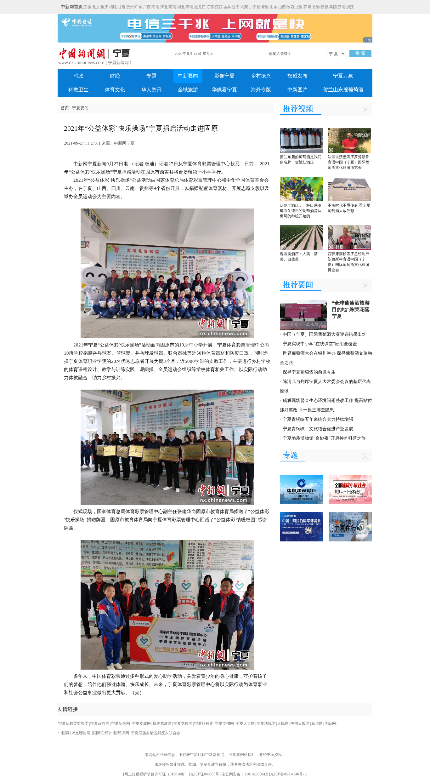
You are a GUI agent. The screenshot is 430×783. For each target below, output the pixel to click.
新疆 (324, 7)
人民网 (283, 723)
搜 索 (360, 53)
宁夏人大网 (245, 723)
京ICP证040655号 (204, 774)
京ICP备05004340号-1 (288, 774)
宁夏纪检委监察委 (73, 723)
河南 (172, 7)
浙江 (350, 7)
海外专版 (261, 89)
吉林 (227, 7)
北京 (96, 7)
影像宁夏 (224, 75)
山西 (282, 7)
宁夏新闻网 (120, 723)
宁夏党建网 (141, 723)
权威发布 (297, 75)
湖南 (189, 7)
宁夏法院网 (266, 723)
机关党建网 (162, 723)
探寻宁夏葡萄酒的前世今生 (309, 372)
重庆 (104, 7)
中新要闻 (188, 75)
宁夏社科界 (203, 723)
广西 (147, 7)
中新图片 (297, 89)
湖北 (181, 7)
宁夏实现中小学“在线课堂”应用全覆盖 (320, 343)
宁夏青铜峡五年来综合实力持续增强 (318, 419)
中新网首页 (72, 6)
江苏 (210, 7)
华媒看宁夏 (224, 89)
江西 (219, 7)
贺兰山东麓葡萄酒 (343, 89)
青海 (265, 7)
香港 (316, 7)
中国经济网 (119, 733)
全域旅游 (188, 89)
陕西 (290, 7)
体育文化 (115, 89)
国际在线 (100, 733)
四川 (307, 7)
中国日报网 (300, 723)
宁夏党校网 (182, 723)
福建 (113, 7)
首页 (65, 108)
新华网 (317, 723)
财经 (115, 75)
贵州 (130, 7)
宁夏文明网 (224, 723)
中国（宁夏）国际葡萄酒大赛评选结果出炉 (324, 334)
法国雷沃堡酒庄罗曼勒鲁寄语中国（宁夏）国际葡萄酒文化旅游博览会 (348, 162)
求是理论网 (81, 733)
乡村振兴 (261, 75)
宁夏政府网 (99, 723)
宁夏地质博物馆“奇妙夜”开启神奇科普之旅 (324, 438)
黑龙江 (200, 7)
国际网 (330, 723)
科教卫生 (78, 89)
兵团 (333, 7)
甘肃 (121, 7)
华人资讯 (151, 89)
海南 (155, 7)
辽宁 (236, 7)
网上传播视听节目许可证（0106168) (154, 774)
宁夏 (256, 7)
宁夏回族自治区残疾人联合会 (155, 733)
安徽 (87, 7)
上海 (299, 7)
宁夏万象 (343, 75)
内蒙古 (246, 7)
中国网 (64, 733)
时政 (78, 75)
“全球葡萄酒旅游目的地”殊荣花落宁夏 (351, 309)
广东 (138, 7)
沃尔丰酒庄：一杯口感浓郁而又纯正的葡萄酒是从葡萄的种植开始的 (300, 210)
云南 (341, 7)
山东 (273, 7)
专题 (151, 75)
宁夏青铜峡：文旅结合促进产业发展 (318, 428)
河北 (164, 7)
